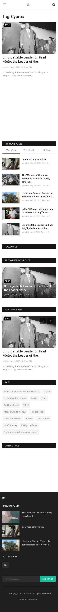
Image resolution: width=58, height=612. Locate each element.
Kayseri (47, 391)
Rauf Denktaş (10, 425)
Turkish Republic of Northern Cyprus (21, 391)
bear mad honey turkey (34, 159)
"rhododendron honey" (15, 398)
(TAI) (44, 398)
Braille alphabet (11, 405)
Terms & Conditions (27, 599)
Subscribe (47, 578)
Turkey (29, 418)
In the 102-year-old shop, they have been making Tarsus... (37, 211)
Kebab (34, 398)
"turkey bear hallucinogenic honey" (21, 432)
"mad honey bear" (12, 418)
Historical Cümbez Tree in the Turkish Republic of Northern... (38, 195)
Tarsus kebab (36, 411)
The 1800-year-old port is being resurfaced (37, 514)
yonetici (5, 67)
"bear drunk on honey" (15, 411)
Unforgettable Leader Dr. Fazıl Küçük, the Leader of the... (24, 59)
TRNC (26, 405)
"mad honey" (43, 418)
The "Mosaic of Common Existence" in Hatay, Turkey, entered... (36, 178)
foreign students (29, 425)
